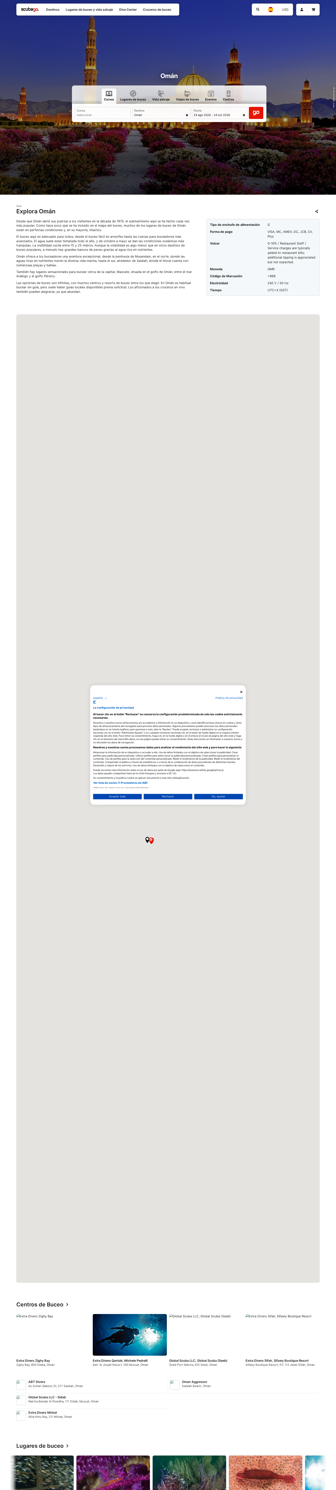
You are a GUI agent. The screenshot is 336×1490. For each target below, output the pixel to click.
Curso (81, 110)
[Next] (319, 1344)
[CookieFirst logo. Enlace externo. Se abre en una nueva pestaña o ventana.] (94, 702)
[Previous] (17, 1344)
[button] (147, 840)
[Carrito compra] (313, 9)
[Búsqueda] (257, 9)
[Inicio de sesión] (301, 9)
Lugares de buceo (40, 1446)
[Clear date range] (244, 115)
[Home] (30, 9)
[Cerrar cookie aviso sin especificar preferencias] (241, 692)
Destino (139, 110)
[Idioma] (270, 9)
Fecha (197, 110)
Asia (19, 206)
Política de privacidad (229, 698)
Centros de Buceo (39, 1305)
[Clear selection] (187, 115)
